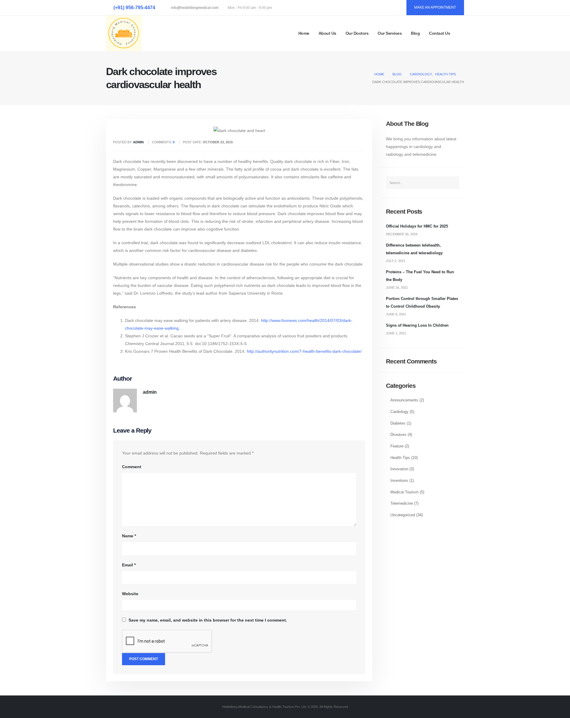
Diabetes (398, 423)
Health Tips (400, 458)
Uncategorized (402, 515)
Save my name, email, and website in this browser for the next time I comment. (208, 620)
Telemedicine (401, 503)
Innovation (399, 469)
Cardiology (399, 412)
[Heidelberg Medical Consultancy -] (124, 33)
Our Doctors (357, 33)
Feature (396, 446)
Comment (131, 466)
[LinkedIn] (394, 7)
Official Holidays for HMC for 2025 (417, 226)
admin (150, 392)
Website (130, 593)
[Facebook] (367, 7)
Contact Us (439, 33)
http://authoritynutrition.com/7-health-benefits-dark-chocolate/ (304, 351)
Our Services (390, 33)
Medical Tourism (404, 492)
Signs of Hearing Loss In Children (417, 325)
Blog (415, 33)
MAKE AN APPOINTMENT (435, 7)
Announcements (404, 400)
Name (129, 535)
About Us (327, 33)
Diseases (398, 435)
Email (129, 565)
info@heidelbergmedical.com (194, 8)
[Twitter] (380, 7)
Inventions (399, 481)
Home (303, 33)
